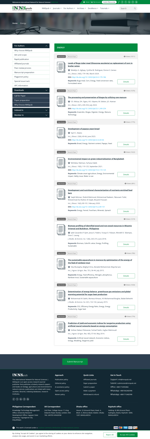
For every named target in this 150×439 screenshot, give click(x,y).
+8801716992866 (122, 387)
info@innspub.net (124, 379)
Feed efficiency (88, 275)
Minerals (100, 210)
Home (87, 2)
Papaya (104, 143)
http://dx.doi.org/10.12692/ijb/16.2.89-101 (88, 207)
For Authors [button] (68, 8)
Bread (79, 143)
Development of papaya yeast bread (83, 129)
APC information (21, 85)
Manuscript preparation (24, 72)
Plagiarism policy (21, 77)
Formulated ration (75, 83)
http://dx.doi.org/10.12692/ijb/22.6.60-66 (88, 140)
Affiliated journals (21, 63)
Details (126, 82)
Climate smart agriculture (86, 173)
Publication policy (61, 379)
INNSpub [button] (45, 8)
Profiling (105, 243)
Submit (109, 2)
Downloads (19, 90)
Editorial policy (60, 383)
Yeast (110, 143)
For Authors (19, 46)
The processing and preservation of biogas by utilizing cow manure (97, 97)
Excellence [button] (92, 8)
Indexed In (18, 110)
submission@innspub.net (126, 383)
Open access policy (62, 391)
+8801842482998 (126, 391)
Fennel (85, 210)
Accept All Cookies (127, 435)
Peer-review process (22, 68)
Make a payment (89, 391)
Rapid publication (21, 59)
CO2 (78, 306)
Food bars (93, 210)
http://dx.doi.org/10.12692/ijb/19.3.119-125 (89, 170)
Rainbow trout (73, 277)
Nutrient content (94, 143)
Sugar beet (82, 309)
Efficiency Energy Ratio (89, 306)
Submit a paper (89, 387)
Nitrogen (98, 275)
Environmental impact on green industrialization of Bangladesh (96, 159)
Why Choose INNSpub (23, 105)
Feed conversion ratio (104, 81)
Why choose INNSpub (23, 50)
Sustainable (72, 246)
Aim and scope (20, 55)
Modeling (77, 341)
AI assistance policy (62, 387)
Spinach (108, 210)
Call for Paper (20, 96)
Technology (72, 115)
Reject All (110, 435)
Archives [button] (80, 8)
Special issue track (22, 81)
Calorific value (89, 243)
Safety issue (78, 176)
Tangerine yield (87, 341)
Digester (94, 112)
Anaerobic (81, 112)
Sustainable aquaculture (89, 277)
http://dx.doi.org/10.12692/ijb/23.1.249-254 (89, 108)
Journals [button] (56, 8)
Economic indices (102, 338)
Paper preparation (22, 100)
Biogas (88, 112)
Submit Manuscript (75, 361)
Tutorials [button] (104, 8)
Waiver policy (60, 394)
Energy (93, 81)
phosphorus (107, 275)
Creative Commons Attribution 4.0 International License (58, 428)
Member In (19, 115)
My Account (96, 2)
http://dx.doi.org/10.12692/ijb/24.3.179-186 (89, 77)
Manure (108, 112)
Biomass (80, 243)
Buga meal (81, 81)
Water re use (88, 176)
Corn (87, 81)
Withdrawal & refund (91, 394)
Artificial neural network (86, 338)
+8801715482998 (126, 394)
